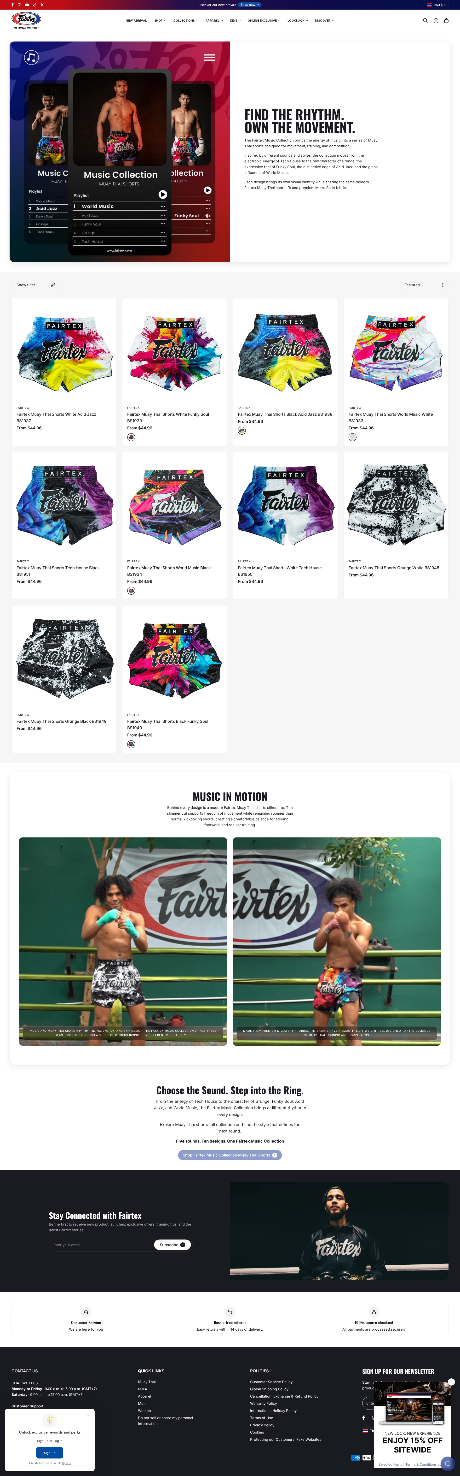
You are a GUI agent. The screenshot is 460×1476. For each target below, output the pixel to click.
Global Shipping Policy (269, 1389)
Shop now (248, 4)
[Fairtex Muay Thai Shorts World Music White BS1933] (396, 350)
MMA (142, 1389)
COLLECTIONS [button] (184, 20)
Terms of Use (261, 1418)
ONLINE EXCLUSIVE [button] (262, 20)
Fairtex (23, 407)
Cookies (257, 1432)
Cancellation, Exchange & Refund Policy (284, 1396)
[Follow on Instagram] (19, 4)
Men (142, 1403)
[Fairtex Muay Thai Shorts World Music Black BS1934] (174, 504)
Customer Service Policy (271, 1382)
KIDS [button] (233, 20)
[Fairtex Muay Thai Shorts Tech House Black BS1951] (64, 504)
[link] (230, 1155)
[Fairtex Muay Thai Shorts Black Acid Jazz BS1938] (285, 350)
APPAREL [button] (212, 20)
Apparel (144, 1396)
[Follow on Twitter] (42, 4)
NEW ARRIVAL (136, 20)
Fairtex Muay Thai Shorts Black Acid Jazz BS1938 (285, 414)
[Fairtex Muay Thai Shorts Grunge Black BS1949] (64, 657)
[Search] (425, 20)
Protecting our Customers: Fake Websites (285, 1439)
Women (144, 1410)
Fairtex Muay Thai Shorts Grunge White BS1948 (394, 567)
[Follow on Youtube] (27, 4)
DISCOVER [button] (323, 20)
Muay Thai (147, 1382)
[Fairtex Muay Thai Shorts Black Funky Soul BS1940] (174, 657)
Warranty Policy (263, 1403)
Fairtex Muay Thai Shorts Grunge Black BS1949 (62, 721)
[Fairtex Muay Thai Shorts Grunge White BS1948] (396, 504)
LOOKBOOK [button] (296, 20)
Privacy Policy (262, 1425)
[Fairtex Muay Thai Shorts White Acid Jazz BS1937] (64, 350)
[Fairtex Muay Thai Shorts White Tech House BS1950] (285, 504)
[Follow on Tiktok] (34, 4)
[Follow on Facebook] (13, 4)
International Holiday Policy (273, 1410)
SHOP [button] (158, 20)
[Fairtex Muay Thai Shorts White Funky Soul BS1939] (174, 350)
